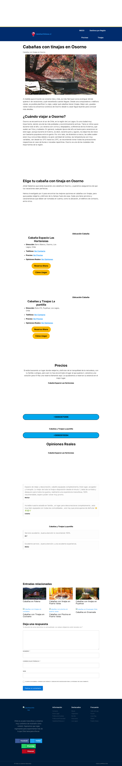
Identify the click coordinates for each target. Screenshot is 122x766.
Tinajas (101, 38)
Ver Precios (38, 255)
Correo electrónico (31, 661)
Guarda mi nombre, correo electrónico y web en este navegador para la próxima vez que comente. (57, 681)
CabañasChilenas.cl (43, 34)
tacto (43, 315)
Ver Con (37, 315)
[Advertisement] (57, 13)
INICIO (81, 31)
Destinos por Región (98, 31)
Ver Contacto (39, 251)
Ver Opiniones (47, 259)
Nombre (26, 651)
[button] (22, 741)
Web (24, 671)
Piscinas (84, 38)
